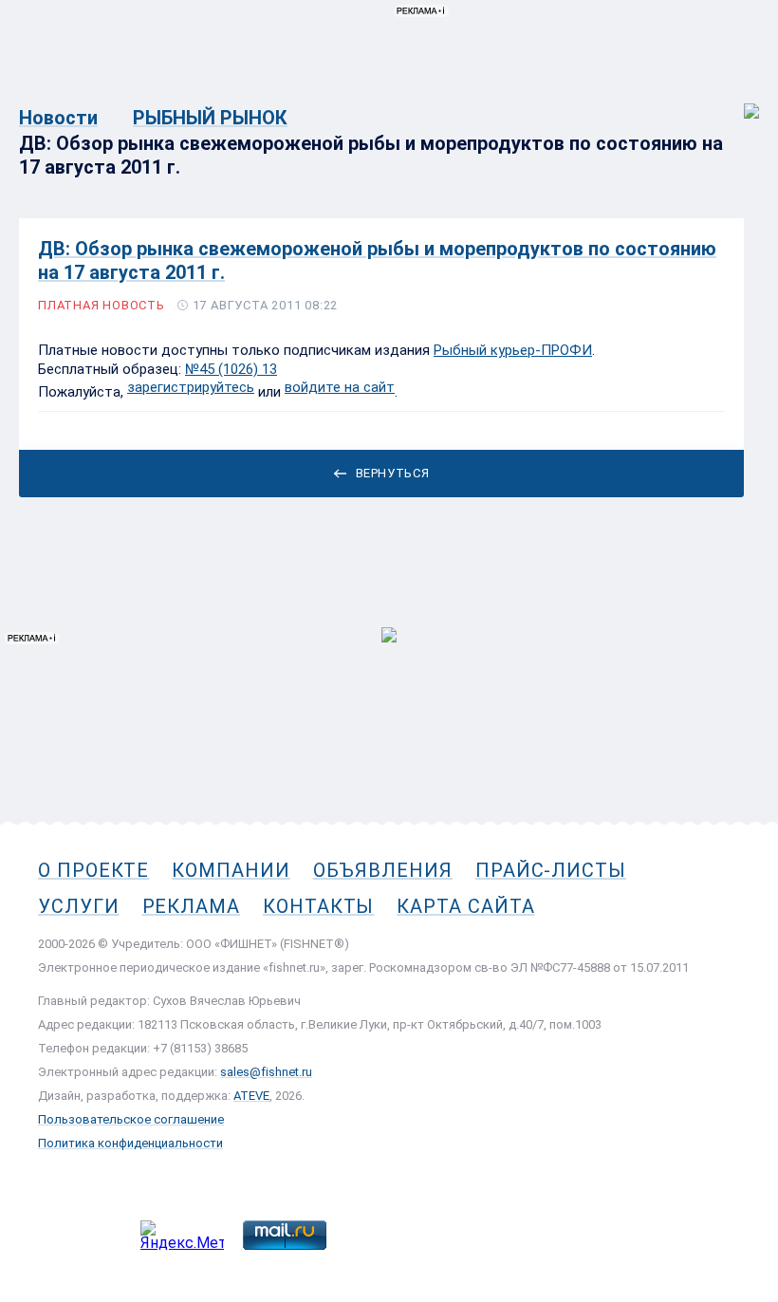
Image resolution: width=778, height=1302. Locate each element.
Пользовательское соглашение (131, 1119)
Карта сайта (465, 906)
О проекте (93, 870)
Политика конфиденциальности (130, 1143)
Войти (738, 101)
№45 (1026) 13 (231, 369)
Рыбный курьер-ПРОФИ (513, 350)
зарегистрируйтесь (190, 387)
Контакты (318, 906)
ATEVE (251, 1095)
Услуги (79, 906)
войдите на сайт (340, 387)
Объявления (383, 870)
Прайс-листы (550, 870)
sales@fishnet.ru (266, 1072)
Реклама (191, 906)
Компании (230, 870)
